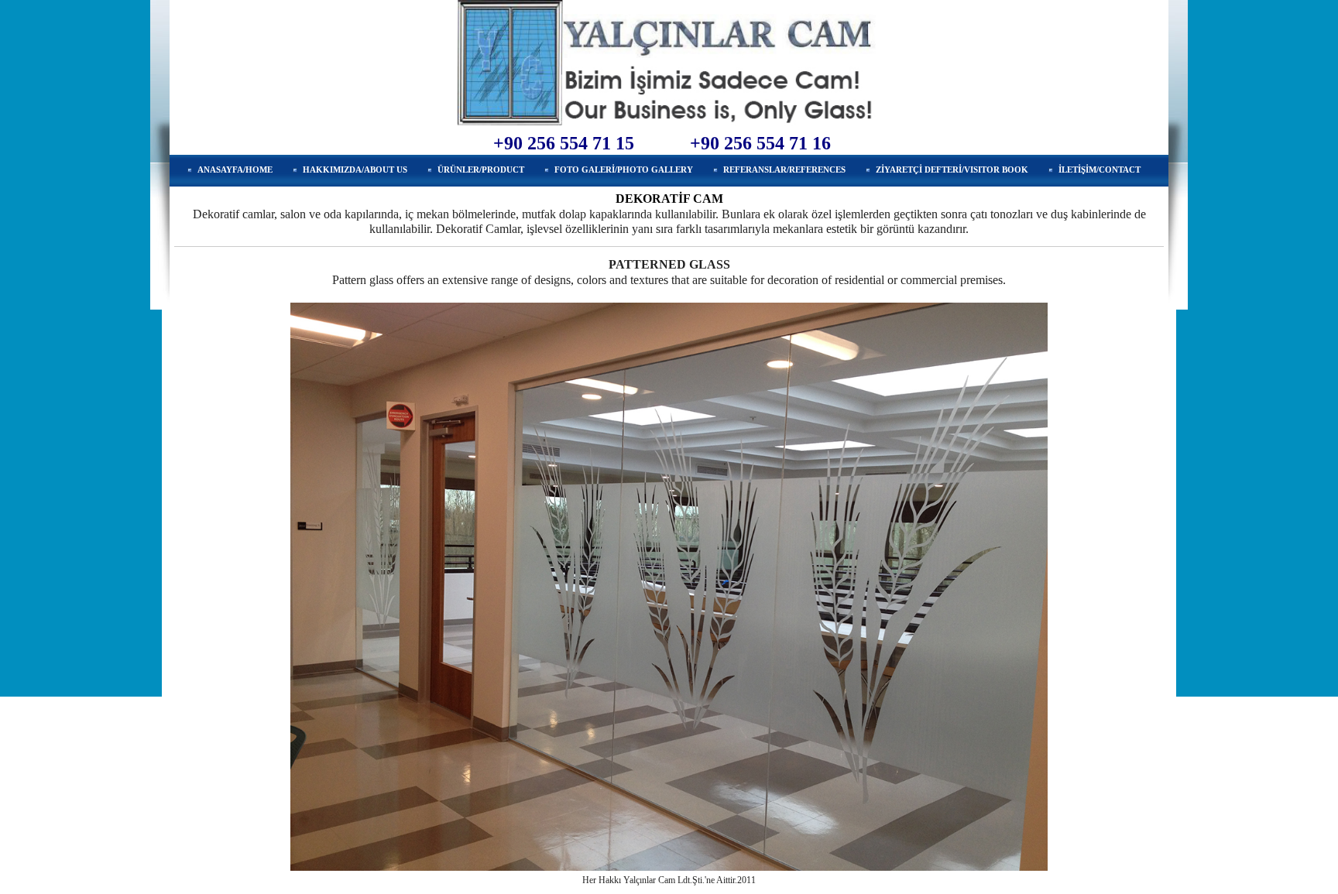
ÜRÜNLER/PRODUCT (480, 169)
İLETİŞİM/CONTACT (1099, 169)
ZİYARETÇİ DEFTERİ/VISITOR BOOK (952, 169)
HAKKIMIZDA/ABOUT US (355, 169)
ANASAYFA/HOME (235, 169)
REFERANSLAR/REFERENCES (784, 169)
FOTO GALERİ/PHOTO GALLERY (623, 169)
